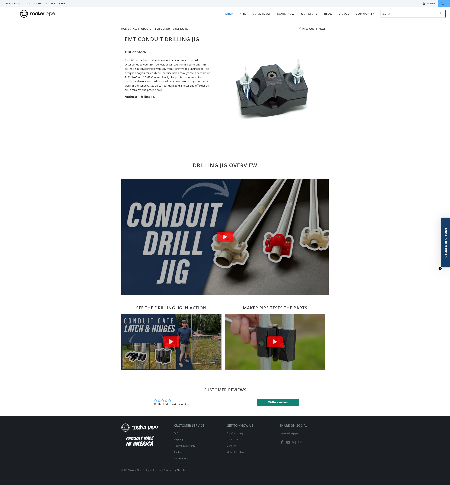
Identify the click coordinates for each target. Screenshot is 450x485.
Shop (229, 13)
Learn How (285, 13)
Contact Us (33, 3)
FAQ (176, 433)
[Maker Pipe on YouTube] (288, 442)
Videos (344, 13)
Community (365, 13)
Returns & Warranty (184, 445)
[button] (445, 242)
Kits (243, 13)
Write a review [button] (278, 402)
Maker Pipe (135, 470)
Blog (328, 13)
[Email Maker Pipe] (300, 442)
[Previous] (221, 91)
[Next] (322, 91)
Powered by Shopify (174, 470)
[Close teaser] (440, 268)
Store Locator (56, 3)
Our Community (235, 433)
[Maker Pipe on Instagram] (294, 442)
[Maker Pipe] (38, 14)
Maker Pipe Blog (235, 452)
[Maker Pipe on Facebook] (282, 442)
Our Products (234, 439)
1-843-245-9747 (13, 3)
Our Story (309, 13)
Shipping (178, 439)
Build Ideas (262, 13)
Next (322, 28)
